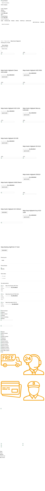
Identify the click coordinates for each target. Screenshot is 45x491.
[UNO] (5, 350)
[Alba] (4, 313)
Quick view (5, 79)
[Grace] (2, 334)
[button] (4, 77)
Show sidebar (5, 45)
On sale (4, 276)
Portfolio (11, 420)
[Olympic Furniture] (5, 347)
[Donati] (6, 328)
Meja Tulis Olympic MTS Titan (12, 285)
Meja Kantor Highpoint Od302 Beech (11, 182)
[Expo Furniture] (4, 333)
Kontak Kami (12, 418)
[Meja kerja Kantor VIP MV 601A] (3, 296)
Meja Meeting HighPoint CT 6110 (10, 247)
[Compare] (2, 79)
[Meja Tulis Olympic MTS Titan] (3, 288)
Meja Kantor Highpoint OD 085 (9, 138)
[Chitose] (6, 322)
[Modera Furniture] (5, 345)
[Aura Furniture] (4, 316)
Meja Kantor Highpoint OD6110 (31, 174)
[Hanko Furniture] (4, 336)
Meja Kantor (7, 41)
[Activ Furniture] (4, 310)
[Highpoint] (3, 337)
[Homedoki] (3, 339)
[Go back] (2, 29)
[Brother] (3, 318)
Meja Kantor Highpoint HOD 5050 (32, 70)
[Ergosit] (2, 331)
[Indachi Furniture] (5, 342)
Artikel (11, 416)
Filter (3, 260)
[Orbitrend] (5, 348)
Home (2, 41)
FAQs (20, 416)
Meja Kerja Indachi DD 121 (11, 302)
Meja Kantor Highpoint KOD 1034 (10, 108)
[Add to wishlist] (2, 68)
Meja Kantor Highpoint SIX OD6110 (11, 209)
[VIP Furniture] (2, 351)
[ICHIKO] (4, 341)
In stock (3, 278)
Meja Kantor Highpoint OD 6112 (32, 146)
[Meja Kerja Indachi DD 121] (3, 304)
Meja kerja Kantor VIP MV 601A (12, 294)
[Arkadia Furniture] (3, 315)
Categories (3, 35)
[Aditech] (3, 312)
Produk (11, 414)
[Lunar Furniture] (4, 344)
